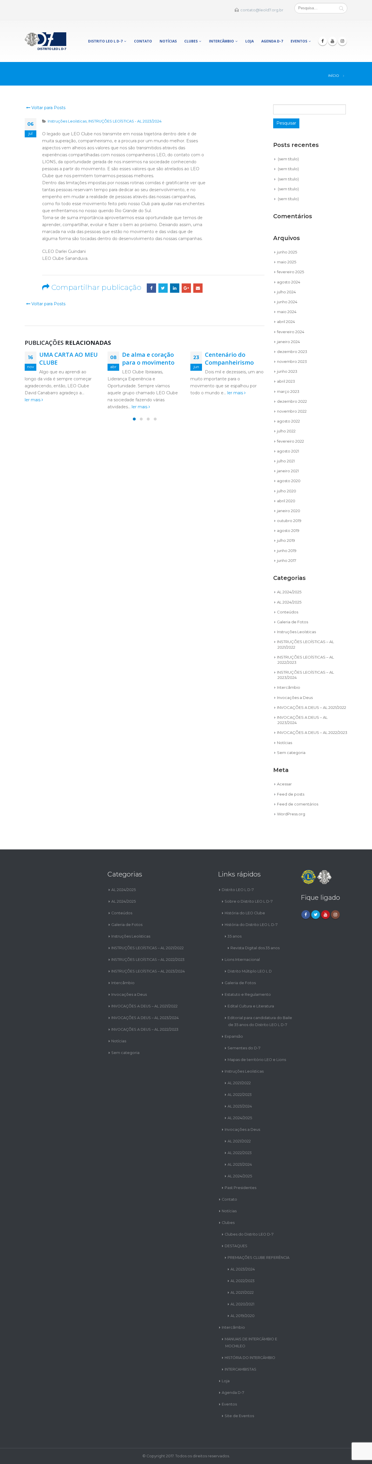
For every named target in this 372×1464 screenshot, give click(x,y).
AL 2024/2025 (289, 592)
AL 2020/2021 (242, 1304)
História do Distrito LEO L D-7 (251, 924)
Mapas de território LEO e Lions (257, 1059)
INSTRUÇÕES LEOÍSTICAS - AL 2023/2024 (125, 121)
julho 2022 (286, 431)
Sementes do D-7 (244, 1048)
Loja (249, 41)
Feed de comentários (297, 804)
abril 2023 (286, 381)
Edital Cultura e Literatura (251, 1006)
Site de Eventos (239, 1416)
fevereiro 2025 (290, 271)
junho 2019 (286, 550)
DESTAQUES (236, 1246)
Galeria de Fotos (292, 622)
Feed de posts (290, 794)
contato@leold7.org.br (261, 10)
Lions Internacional (242, 959)
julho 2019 (286, 540)
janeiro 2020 (288, 510)
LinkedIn (174, 288)
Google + (186, 288)
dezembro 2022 (292, 401)
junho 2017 (286, 560)
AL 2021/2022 (239, 1083)
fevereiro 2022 (290, 441)
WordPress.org (291, 814)
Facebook (151, 288)
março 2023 (288, 391)
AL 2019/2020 (242, 1316)
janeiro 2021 (288, 471)
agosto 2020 (289, 480)
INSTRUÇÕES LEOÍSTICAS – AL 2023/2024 (148, 971)
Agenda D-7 (272, 41)
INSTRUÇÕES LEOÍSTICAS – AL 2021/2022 (147, 948)
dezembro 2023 (292, 351)
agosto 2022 (288, 421)
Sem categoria (291, 752)
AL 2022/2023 (240, 1094)
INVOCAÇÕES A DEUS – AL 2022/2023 (312, 732)
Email (198, 288)
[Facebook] (322, 41)
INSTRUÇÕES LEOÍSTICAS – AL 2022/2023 (148, 959)
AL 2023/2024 (240, 1106)
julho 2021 (286, 461)
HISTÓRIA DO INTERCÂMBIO (250, 1357)
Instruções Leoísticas (67, 121)
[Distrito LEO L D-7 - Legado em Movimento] (45, 41)
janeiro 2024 (288, 341)
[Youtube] (332, 41)
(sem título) (288, 159)
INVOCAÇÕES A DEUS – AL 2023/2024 (145, 1018)
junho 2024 (287, 301)
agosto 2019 (288, 530)
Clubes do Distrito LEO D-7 (249, 1234)
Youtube (325, 914)
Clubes (191, 41)
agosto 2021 (288, 451)
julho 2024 (286, 292)
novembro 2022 (292, 411)
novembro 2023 (292, 361)
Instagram (335, 914)
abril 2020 (286, 500)
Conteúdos (287, 612)
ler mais (33, 399)
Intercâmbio (221, 41)
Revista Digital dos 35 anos (255, 948)
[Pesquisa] (341, 8)
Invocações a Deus (295, 697)
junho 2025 (287, 252)
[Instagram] (342, 41)
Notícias (168, 41)
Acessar (284, 784)
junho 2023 (287, 371)
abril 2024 (286, 321)
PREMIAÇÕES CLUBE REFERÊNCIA (258, 1257)
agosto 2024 (288, 282)
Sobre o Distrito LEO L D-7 (249, 901)
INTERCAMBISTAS (240, 1369)
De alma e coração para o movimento (148, 358)
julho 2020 (286, 491)
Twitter (163, 288)
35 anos (235, 936)
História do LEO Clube (245, 913)
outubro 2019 (289, 520)
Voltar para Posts (47, 107)
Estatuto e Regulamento (248, 994)
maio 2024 (286, 311)
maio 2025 (286, 262)
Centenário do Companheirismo (229, 358)
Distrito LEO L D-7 (105, 41)
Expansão (234, 1036)
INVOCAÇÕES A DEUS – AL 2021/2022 (311, 707)
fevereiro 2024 (290, 331)
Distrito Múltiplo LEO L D (250, 971)
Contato (143, 41)
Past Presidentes (240, 1188)
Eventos (299, 41)
